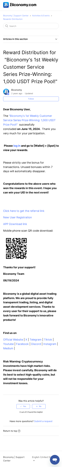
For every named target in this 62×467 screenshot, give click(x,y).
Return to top (10, 430)
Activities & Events (41, 15)
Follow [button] (31, 99)
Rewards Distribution (13, 19)
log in (16, 145)
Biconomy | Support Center (16, 15)
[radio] (23, 406)
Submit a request (43, 421)
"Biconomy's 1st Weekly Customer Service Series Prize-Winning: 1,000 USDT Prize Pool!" (29, 120)
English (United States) (44, 457)
